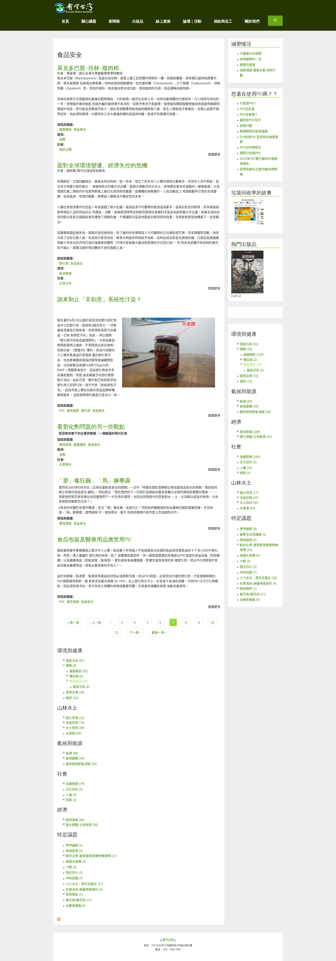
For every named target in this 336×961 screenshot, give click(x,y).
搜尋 (278, 21)
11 (116, 632)
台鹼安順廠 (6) (76, 905)
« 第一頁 (73, 622)
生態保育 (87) (249, 497)
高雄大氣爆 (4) (76, 861)
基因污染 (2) (81, 686)
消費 (62, 139)
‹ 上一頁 (95, 622)
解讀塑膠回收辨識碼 (254, 131)
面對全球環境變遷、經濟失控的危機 (102, 165)
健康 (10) (246, 348)
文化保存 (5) (74, 789)
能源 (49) (72, 753)
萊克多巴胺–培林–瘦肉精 (88, 68)
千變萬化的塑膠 (251, 53)
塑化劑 (63, 263)
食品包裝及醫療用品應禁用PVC (94, 539)
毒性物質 (73, 410)
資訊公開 (65, 149)
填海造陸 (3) (74, 850)
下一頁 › (135, 632)
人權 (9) (71, 794)
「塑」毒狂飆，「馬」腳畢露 (93, 480)
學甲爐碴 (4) (248, 528)
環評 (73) (246, 381)
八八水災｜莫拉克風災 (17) (84, 883)
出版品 (137, 21)
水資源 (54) (73, 733)
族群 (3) (245, 472)
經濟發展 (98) (75, 819)
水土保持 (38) (75, 727)
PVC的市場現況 (250, 147)
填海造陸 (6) (248, 539)
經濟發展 (65, 273)
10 (212, 622)
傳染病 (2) (76, 676)
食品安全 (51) (78, 681)
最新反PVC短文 (250, 119)
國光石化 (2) (74, 872)
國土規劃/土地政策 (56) (82, 824)
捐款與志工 (223, 21)
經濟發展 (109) (250, 431)
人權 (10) (246, 467)
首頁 (65, 21)
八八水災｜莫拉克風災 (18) (258, 577)
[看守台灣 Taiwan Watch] (73, 11)
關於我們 (252, 21)
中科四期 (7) (74, 878)
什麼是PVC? (248, 103)
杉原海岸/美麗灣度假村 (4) (84, 889)
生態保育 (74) (75, 722)
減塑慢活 (241, 43)
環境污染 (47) (75, 660)
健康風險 (65, 129)
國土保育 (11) (75, 717)
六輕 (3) (71, 867)
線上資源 (163, 21)
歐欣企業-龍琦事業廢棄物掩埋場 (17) (91, 855)
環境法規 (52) (249, 375)
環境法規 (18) (75, 692)
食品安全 (80, 129)
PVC (62, 410)
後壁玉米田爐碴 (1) (253, 534)
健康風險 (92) (78, 671)
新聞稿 (114, 21)
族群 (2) (71, 799)
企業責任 (65, 464)
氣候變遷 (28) (75, 758)
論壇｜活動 (192, 21)
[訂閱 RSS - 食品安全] (58, 918)
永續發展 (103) (250, 456)
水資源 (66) (247, 508)
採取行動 (246, 125)
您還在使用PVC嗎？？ (254, 93)
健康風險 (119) (253, 354)
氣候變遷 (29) (249, 406)
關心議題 (88, 21)
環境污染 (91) (249, 344)
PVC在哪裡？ (249, 114)
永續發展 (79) (75, 783)
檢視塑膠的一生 (251, 59)
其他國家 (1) (74, 894)
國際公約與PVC (250, 152)
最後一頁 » (159, 632)
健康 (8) (71, 665)
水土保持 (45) (249, 502)
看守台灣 (168, 939)
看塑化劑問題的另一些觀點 (91, 426)
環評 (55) (72, 697)
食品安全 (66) (252, 364)
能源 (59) (246, 401)
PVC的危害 (247, 108)
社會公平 (65, 283)
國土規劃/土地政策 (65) (256, 436)
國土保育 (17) (249, 492)
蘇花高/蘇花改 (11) (79, 899)
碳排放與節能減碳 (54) (81, 763)
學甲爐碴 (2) (74, 845)
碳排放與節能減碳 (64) (255, 411)
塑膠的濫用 (247, 64)
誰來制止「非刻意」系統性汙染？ (99, 299)
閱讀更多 (214, 154)
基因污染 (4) (255, 370)
